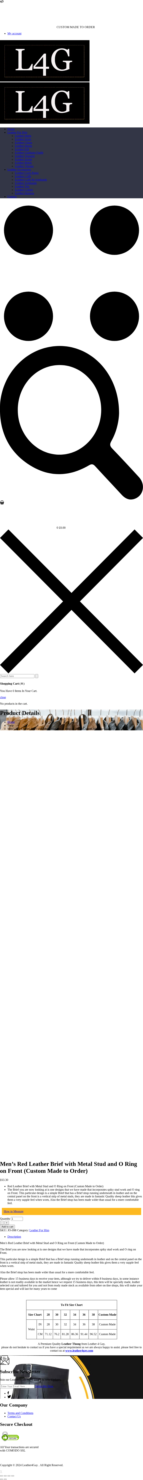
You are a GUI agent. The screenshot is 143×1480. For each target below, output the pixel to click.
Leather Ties (22, 186)
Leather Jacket (23, 159)
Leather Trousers (25, 156)
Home (11, 129)
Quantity (5, 1218)
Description (14, 1236)
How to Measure (13, 1211)
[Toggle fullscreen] (8, 1475)
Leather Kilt (22, 149)
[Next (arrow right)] (5, 1479)
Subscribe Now (44, 1386)
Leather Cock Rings (27, 172)
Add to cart (7, 1226)
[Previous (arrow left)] (1, 1479)
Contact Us (14, 1416)
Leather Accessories (19, 169)
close (3, 697)
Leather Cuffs (23, 176)
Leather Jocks (23, 139)
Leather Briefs (23, 162)
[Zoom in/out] (12, 1475)
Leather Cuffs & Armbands (31, 179)
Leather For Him (17, 132)
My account (14, 33)
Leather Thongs (24, 166)
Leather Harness (24, 193)
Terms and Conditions (20, 1413)
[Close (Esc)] (1, 1475)
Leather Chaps (23, 142)
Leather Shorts (23, 145)
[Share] (5, 1475)
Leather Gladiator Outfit (29, 152)
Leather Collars (24, 189)
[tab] (75, 1236)
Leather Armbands (26, 183)
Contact (12, 196)
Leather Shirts (23, 135)
